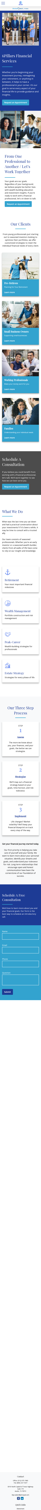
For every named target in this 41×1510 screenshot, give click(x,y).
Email (4, 945)
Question (6, 972)
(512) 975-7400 (23, 1481)
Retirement (20, 1509)
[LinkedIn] (22, 1498)
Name (4, 931)
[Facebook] (18, 1498)
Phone (5, 959)
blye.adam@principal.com (20, 1495)
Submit (7, 992)
